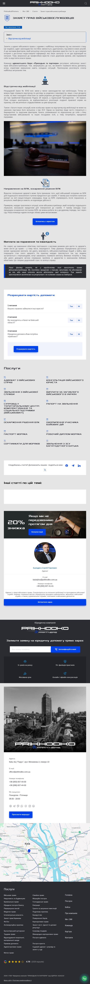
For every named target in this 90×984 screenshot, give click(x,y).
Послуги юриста (39, 943)
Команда (69, 925)
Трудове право (9, 934)
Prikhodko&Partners (11, 11)
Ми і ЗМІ (26, 11)
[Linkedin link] (33, 806)
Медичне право (10, 912)
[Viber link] (18, 806)
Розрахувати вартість (26, 349)
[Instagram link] (29, 806)
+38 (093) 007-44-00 (17, 782)
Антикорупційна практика (13, 925)
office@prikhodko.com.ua (19, 772)
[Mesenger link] (25, 806)
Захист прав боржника (12, 918)
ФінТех (6, 922)
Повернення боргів (40, 918)
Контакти (69, 938)
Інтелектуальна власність (13, 915)
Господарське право (40, 902)
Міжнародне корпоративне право (45, 934)
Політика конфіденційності (22, 980)
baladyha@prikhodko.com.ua (45, 580)
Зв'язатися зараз (45, 602)
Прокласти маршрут (21, 814)
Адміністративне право (12, 947)
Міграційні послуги (40, 898)
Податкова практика (40, 912)
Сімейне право (38, 895)
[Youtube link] (10, 806)
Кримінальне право (11, 902)
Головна (68, 895)
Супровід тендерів (40, 931)
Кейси (67, 907)
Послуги (68, 901)
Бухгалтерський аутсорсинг (14, 931)
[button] (4, 3)
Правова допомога (11, 943)
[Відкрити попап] (84, 978)
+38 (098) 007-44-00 (17, 785)
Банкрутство (37, 915)
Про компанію (71, 913)
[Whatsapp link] (21, 806)
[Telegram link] (14, 806)
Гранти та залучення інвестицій (45, 908)
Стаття (35, 11)
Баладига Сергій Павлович (45, 568)
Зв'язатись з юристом (45, 221)
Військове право (10, 895)
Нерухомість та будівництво (14, 898)
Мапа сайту (8, 980)
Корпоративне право (41, 922)
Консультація (37, 532)
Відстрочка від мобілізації (19, 39)
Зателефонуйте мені (67, 649)
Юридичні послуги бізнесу (14, 905)
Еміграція (36, 905)
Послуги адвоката (39, 937)
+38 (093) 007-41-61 (45, 586)
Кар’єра (68, 932)
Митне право (9, 953)
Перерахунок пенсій (11, 908)
